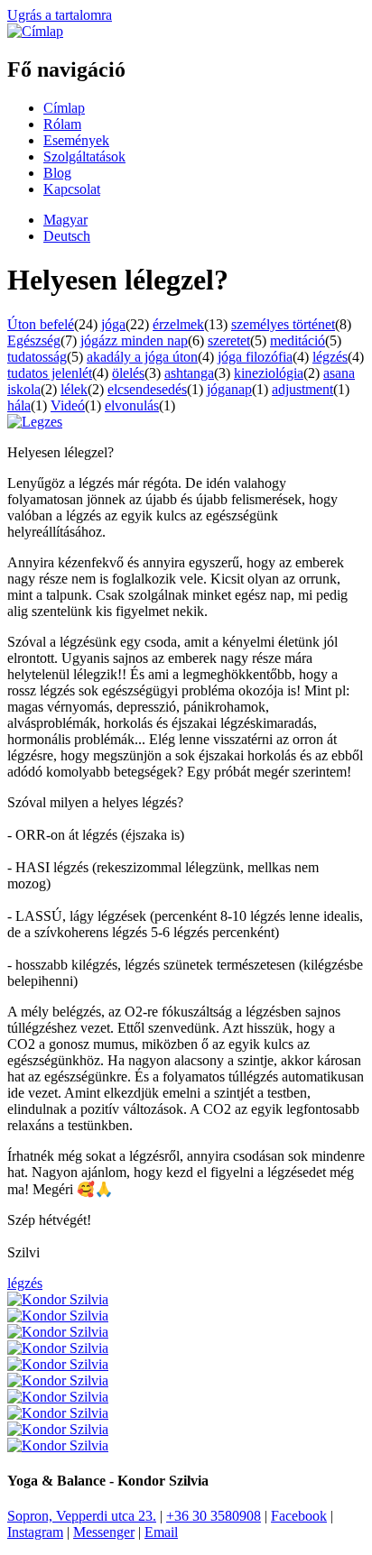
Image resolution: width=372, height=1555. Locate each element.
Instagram (35, 1532)
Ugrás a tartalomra (59, 15)
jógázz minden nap (134, 340)
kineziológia (268, 373)
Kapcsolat (71, 189)
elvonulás (132, 405)
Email (161, 1532)
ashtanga (189, 373)
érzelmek (178, 324)
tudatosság (37, 356)
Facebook (299, 1515)
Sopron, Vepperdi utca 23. (81, 1515)
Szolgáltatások (84, 156)
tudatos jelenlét (49, 373)
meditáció (297, 340)
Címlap (64, 107)
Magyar (65, 219)
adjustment (302, 389)
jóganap (229, 389)
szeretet (229, 340)
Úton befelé (40, 324)
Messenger (104, 1532)
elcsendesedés (147, 389)
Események (76, 140)
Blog (57, 172)
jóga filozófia (255, 356)
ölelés (128, 373)
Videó (68, 405)
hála (19, 405)
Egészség (33, 340)
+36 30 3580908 (213, 1515)
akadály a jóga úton (142, 356)
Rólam (62, 124)
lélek (74, 389)
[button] (34, 421)
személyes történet (283, 324)
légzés (330, 356)
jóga (113, 324)
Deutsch (66, 236)
